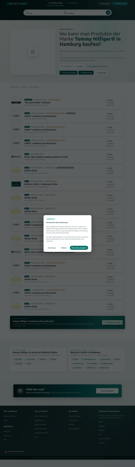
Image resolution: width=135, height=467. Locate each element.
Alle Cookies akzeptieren (79, 248)
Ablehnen (64, 248)
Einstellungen (52, 248)
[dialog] (67, 233)
